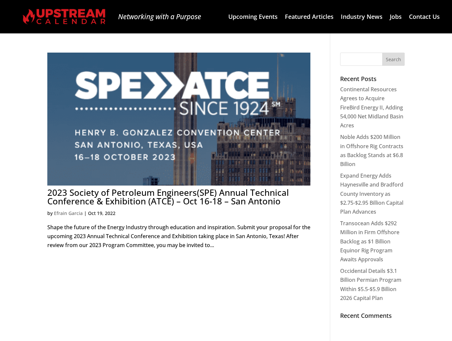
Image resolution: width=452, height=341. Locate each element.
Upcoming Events (253, 17)
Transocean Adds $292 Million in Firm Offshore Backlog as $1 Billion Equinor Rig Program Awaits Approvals (369, 241)
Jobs (396, 17)
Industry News (362, 17)
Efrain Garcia (68, 213)
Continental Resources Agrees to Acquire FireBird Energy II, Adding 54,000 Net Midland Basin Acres (371, 107)
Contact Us (424, 17)
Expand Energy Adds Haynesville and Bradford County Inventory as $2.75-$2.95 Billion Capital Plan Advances (371, 193)
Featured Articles (309, 17)
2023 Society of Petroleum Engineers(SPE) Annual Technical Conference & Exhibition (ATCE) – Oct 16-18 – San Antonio (168, 197)
